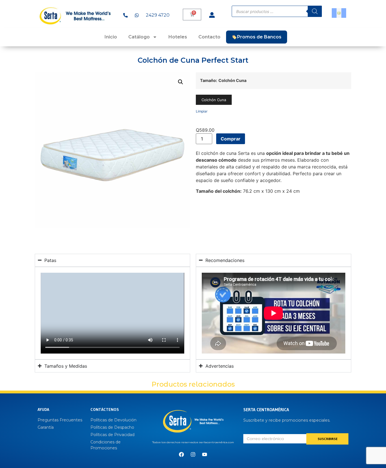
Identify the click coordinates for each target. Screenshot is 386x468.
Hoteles (177, 37)
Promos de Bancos (259, 37)
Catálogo (139, 37)
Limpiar (201, 111)
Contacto (209, 37)
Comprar (230, 139)
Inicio (111, 37)
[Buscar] (315, 11)
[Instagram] (193, 454)
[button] (180, 82)
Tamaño (208, 81)
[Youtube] (204, 454)
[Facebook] (181, 454)
